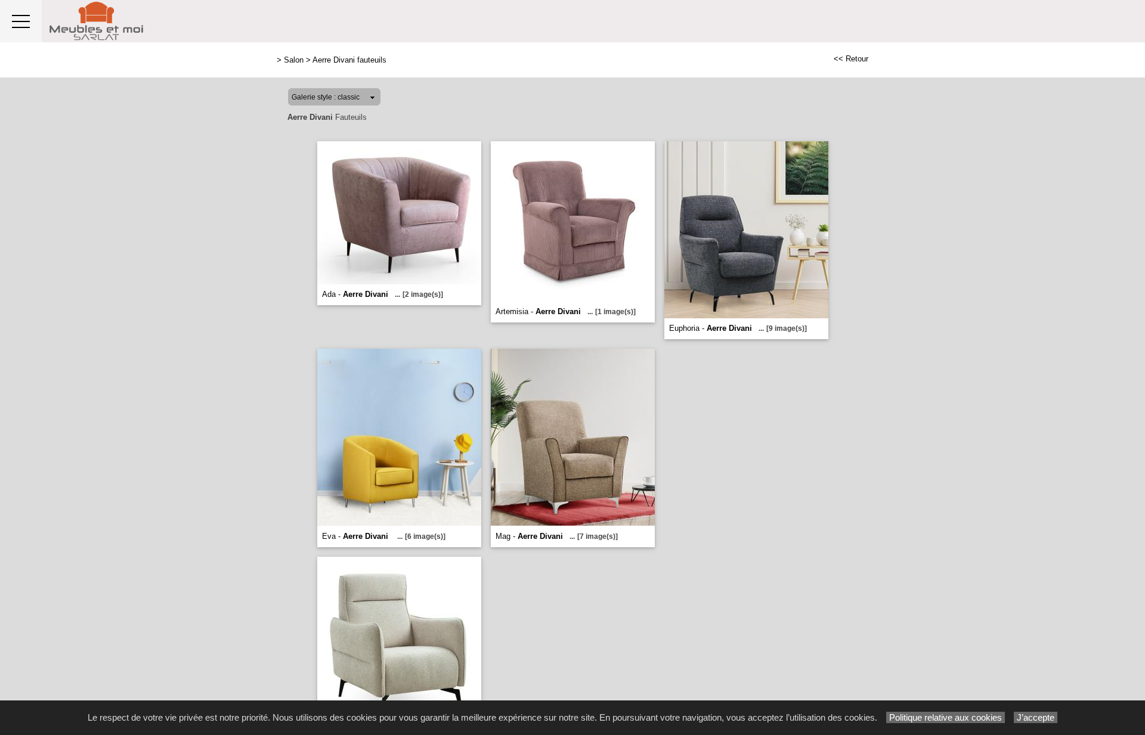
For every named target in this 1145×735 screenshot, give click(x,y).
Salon (294, 59)
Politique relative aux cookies (945, 717)
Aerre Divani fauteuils (349, 59)
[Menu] (21, 21)
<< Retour (851, 58)
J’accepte (1035, 717)
